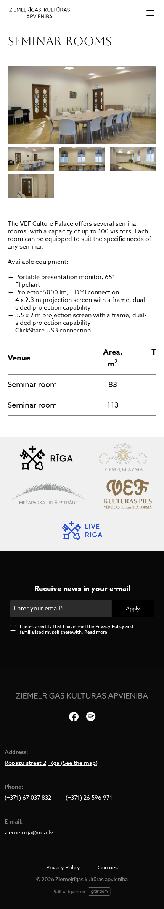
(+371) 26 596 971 (89, 797)
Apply (133, 608)
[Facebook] (73, 717)
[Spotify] (90, 717)
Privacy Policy (63, 867)
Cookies (108, 867)
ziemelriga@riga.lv (29, 832)
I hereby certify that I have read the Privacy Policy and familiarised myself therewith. (76, 629)
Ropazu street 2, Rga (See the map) (51, 763)
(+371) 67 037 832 (28, 797)
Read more (95, 632)
